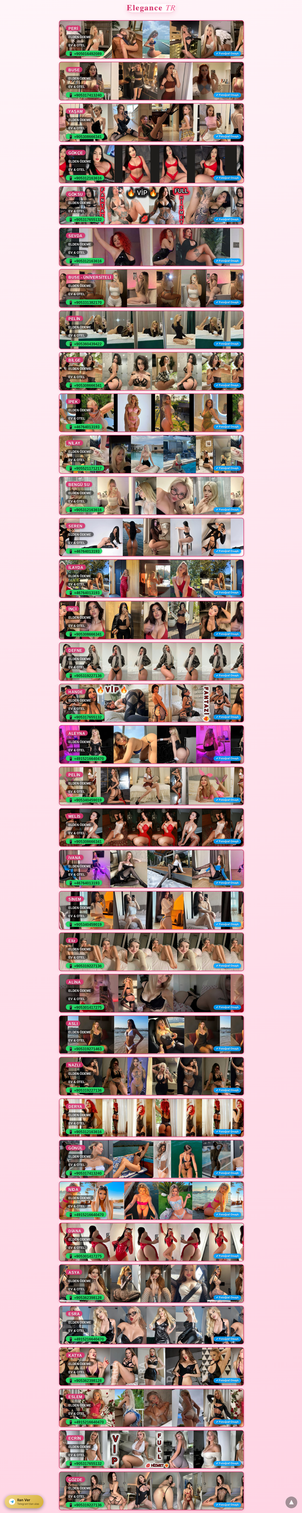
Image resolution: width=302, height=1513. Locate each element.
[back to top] (291, 1502)
